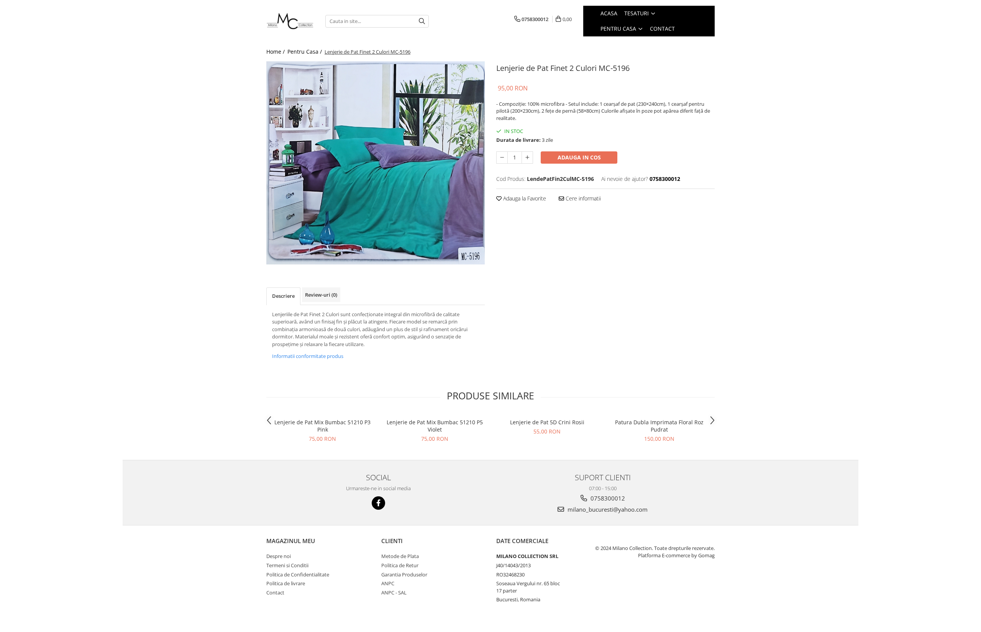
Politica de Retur (399, 565)
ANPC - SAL (394, 592)
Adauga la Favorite (524, 198)
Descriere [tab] (283, 295)
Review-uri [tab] (321, 294)
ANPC (387, 583)
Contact (275, 592)
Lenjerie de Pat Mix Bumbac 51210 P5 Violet (435, 426)
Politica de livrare (285, 583)
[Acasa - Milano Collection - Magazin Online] (290, 21)
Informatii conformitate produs (307, 356)
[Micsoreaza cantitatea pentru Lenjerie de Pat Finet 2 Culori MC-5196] (502, 157)
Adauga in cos (579, 157)
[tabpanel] (375, 162)
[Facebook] (378, 503)
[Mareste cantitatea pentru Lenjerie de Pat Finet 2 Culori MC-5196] (527, 157)
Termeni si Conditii (287, 565)
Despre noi (278, 556)
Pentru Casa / (305, 51)
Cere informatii (582, 198)
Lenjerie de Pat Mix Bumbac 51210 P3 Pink (322, 426)
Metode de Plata (400, 556)
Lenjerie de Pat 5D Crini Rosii (547, 422)
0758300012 (607, 498)
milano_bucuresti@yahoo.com (607, 509)
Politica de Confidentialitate (297, 574)
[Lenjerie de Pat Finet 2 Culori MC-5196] (375, 162)
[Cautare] (422, 21)
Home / (276, 51)
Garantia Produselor (404, 574)
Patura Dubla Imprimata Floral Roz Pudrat (659, 426)
